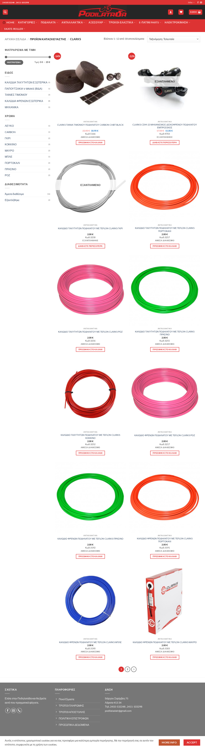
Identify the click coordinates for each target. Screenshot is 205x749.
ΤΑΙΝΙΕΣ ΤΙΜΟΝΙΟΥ (16, 94)
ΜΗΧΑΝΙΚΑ (11, 107)
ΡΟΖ (7, 175)
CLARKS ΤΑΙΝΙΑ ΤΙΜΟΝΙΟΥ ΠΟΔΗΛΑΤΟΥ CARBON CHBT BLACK (90, 124)
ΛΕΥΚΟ (9, 125)
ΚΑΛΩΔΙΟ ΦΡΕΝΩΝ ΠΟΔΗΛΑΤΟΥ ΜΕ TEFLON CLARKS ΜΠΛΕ (90, 642)
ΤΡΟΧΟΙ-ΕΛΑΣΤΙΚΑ (121, 22)
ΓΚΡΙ (7, 138)
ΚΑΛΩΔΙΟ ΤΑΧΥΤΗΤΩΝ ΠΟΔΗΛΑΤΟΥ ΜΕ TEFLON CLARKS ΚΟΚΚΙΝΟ (90, 436)
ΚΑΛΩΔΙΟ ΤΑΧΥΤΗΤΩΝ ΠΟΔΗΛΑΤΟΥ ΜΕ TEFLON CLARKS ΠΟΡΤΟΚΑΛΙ (164, 229)
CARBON (10, 131)
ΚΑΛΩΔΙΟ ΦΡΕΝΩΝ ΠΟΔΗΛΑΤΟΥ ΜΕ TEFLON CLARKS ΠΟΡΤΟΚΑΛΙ (165, 540)
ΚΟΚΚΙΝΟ (10, 144)
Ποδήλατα (48, 22)
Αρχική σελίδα (15, 39)
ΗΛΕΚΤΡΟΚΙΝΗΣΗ (176, 22)
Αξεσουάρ (96, 22)
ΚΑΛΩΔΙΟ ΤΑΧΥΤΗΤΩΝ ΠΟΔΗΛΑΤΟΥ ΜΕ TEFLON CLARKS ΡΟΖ (90, 331)
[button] (5, 12)
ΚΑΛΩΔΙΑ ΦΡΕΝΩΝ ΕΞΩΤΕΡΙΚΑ (24, 100)
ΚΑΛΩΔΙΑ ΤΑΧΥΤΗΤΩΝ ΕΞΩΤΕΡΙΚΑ (26, 82)
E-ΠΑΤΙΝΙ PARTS (149, 22)
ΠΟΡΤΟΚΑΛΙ (12, 162)
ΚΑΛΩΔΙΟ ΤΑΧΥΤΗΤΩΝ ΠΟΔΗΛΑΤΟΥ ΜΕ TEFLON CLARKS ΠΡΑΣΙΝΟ (164, 333)
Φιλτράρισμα (14, 62)
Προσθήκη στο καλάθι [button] (90, 142)
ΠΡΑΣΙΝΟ (10, 169)
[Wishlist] (181, 12)
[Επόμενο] (134, 669)
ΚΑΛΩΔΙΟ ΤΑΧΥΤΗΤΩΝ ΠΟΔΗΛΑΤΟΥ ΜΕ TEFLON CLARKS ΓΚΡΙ (90, 228)
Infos (190, 2)
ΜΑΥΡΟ (9, 150)
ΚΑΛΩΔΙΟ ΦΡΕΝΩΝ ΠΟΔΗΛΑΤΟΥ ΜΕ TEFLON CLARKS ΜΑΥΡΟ (165, 642)
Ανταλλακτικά (72, 22)
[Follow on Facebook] (198, 2)
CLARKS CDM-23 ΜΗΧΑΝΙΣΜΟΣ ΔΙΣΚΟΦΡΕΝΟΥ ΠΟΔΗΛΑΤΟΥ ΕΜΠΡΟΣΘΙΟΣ (164, 126)
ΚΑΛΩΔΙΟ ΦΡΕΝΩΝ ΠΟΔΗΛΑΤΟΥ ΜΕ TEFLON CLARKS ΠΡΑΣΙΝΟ (90, 538)
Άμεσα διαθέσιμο (14, 193)
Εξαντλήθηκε (12, 199)
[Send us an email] (201, 2)
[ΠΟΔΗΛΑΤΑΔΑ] (102, 12)
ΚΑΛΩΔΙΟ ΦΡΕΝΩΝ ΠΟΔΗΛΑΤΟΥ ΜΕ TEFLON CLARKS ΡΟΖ (164, 435)
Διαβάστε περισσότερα (164, 142)
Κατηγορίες (26, 22)
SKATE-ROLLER (13, 28)
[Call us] (19, 710)
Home (10, 22)
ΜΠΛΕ (8, 156)
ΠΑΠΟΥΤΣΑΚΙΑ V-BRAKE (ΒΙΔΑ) (23, 88)
